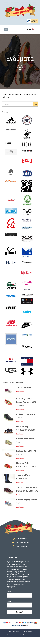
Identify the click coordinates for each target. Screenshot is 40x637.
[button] (6, 29)
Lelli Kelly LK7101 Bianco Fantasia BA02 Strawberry (26, 402)
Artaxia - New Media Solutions (23, 635)
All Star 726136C (24, 387)
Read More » (20, 391)
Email (9, 601)
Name (9, 591)
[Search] (35, 104)
